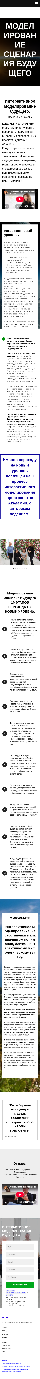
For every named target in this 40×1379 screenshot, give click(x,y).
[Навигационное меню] (36, 3)
